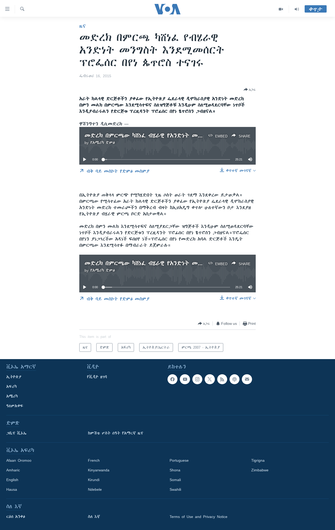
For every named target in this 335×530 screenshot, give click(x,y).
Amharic (13, 470)
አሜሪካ (12, 396)
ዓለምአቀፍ (14, 406)
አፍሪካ (11, 386)
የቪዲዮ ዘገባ (97, 377)
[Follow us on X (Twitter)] (210, 379)
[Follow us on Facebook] (172, 379)
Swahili (175, 489)
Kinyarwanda (98, 470)
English (12, 479)
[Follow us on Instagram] (197, 379)
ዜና (82, 26)
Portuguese (179, 460)
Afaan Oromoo (18, 460)
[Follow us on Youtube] (185, 379)
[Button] (250, 89)
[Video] (281, 9)
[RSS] (222, 379)
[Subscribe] (247, 379)
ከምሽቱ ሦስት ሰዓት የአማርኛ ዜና (115, 433)
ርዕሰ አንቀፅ (15, 516)
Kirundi (93, 479)
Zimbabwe (260, 470)
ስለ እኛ (94, 516)
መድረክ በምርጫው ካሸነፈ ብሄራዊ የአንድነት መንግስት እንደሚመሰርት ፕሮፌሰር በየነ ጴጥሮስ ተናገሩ (203, 135)
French (94, 460)
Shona (175, 470)
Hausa (11, 489)
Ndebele (95, 489)
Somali (175, 479)
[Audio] (297, 9)
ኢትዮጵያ (13, 377)
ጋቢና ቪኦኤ (16, 433)
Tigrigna (258, 460)
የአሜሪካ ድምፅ (102, 142)
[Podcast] (234, 379)
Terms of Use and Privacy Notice (198, 516)
